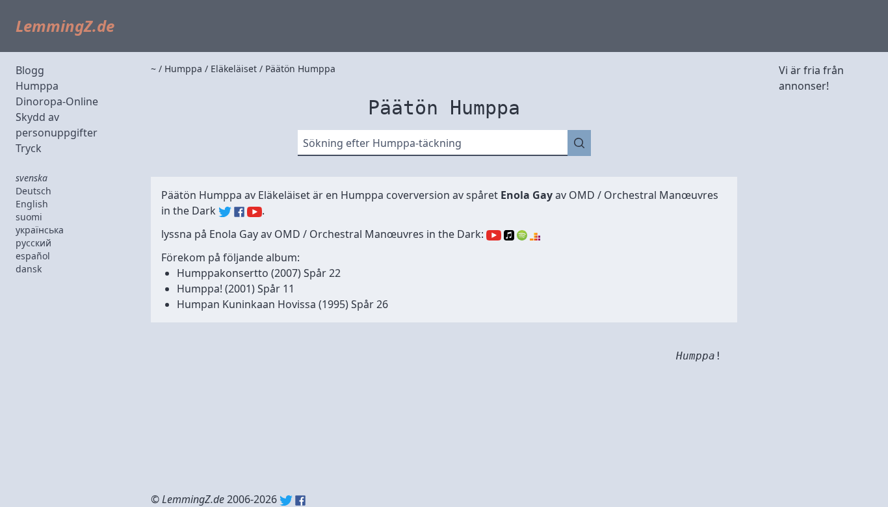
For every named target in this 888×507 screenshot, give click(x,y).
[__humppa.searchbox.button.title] (579, 143)
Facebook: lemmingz (300, 500)
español (33, 256)
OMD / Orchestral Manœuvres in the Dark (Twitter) (224, 212)
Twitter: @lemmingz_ (286, 500)
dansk (29, 269)
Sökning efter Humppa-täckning (382, 143)
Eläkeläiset (284, 195)
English (32, 204)
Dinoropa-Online (57, 101)
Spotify (522, 235)
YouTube (493, 235)
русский (33, 243)
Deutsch (33, 191)
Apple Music (509, 235)
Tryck (29, 148)
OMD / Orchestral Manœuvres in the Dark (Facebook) (239, 212)
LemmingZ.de (65, 25)
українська (40, 230)
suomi (29, 217)
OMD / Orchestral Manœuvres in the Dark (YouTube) (254, 212)
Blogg (30, 70)
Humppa (37, 86)
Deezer (535, 235)
